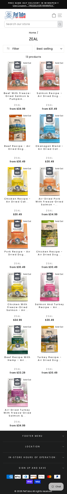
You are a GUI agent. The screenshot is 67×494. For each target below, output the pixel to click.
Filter (15, 49)
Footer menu (33, 436)
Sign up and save (32, 468)
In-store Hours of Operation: (33, 457)
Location (32, 446)
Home (32, 32)
